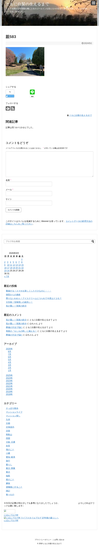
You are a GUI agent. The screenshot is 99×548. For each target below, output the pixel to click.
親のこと (10, 479)
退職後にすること (14, 487)
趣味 (8, 483)
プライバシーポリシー (43, 540)
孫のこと (10, 449)
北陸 (8, 431)
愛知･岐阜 (10, 457)
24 (8, 271)
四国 (8, 438)
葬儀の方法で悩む (14, 327)
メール (9, 190)
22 (22, 268)
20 (17, 268)
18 (11, 268)
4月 (9, 362)
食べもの (10, 494)
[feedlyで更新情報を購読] (8, 108)
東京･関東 (10, 468)
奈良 (8, 446)
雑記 (8, 491)
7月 (9, 354)
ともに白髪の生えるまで (27, 4)
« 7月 (6, 276)
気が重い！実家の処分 (16, 306)
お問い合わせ (59, 540)
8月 (9, 351)
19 (14, 268)
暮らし (9, 464)
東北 (8, 472)
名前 (8, 180)
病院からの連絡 (13, 295)
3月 (9, 365)
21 (19, 268)
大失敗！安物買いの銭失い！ (19, 302)
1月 (9, 370)
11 (11, 265)
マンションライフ (14, 412)
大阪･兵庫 (10, 442)
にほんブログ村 (11, 515)
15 (22, 265)
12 (14, 265)
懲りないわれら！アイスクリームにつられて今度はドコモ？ (34, 298)
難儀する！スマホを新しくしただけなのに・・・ (28, 291)
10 (8, 265)
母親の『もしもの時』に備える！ (21, 331)
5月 (9, 360)
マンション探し (13, 416)
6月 (9, 357)
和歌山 (9, 434)
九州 (8, 419)
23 (5, 271)
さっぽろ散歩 (12, 408)
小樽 (8, 453)
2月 (9, 368)
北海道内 (10, 427)
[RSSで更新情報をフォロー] (13, 108)
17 (8, 268)
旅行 (8, 461)
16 (5, 268)
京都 (8, 423)
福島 (8, 476)
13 (17, 265)
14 (19, 265)
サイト (9, 199)
